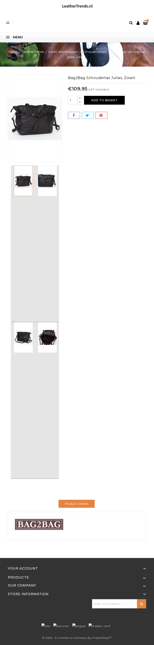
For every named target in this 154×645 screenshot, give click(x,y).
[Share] (74, 115)
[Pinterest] (101, 115)
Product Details (76, 504)
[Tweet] (88, 115)
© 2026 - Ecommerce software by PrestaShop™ (77, 637)
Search (141, 603)
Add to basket (104, 100)
